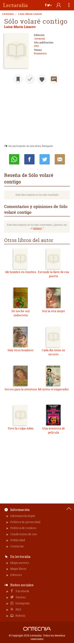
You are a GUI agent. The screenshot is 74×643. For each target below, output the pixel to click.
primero (37, 228)
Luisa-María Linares (30, 14)
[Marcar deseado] (42, 79)
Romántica (40, 53)
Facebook (22, 591)
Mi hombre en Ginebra (20, 272)
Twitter (20, 597)
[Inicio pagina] (69, 508)
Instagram (22, 603)
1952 (36, 46)
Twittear (44, 159)
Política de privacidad (25, 522)
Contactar (17, 546)
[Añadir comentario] (54, 79)
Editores (16, 575)
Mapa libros (18, 569)
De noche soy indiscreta (21, 313)
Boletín (20, 615)
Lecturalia (8, 14)
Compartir (29, 159)
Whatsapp (14, 159)
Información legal (22, 516)
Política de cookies (23, 528)
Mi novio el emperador (53, 389)
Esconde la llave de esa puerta (53, 274)
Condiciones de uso (23, 534)
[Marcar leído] (30, 79)
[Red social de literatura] (15, 5)
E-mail (60, 159)
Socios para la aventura (21, 389)
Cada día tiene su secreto (53, 352)
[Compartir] (48, 5)
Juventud (39, 38)
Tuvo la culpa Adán (21, 428)
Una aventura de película (53, 430)
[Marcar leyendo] (18, 79)
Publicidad (17, 540)
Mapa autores (19, 563)
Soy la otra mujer (53, 311)
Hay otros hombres (21, 350)
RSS (18, 609)
